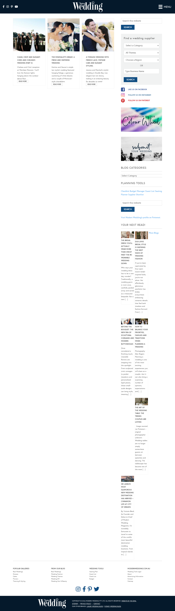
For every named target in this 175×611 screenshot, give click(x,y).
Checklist (125, 191)
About (130, 574)
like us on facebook (137, 89)
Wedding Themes (57, 576)
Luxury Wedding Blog (95, 606)
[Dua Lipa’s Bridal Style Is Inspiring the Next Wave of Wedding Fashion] (141, 235)
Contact (130, 579)
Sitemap (130, 581)
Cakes (15, 576)
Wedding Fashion (57, 574)
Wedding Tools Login (134, 572)
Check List (92, 576)
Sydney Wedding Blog (112, 606)
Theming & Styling (19, 581)
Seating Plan (93, 572)
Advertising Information (135, 576)
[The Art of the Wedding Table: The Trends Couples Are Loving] (141, 402)
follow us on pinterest (139, 100)
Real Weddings (18, 572)
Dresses (15, 574)
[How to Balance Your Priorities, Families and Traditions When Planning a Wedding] (141, 322)
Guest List (149, 191)
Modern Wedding (52, 603)
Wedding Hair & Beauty (59, 581)
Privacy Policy (85, 604)
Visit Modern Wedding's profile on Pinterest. (141, 217)
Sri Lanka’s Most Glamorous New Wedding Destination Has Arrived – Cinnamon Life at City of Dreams (127, 495)
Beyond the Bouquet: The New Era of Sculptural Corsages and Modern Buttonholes (127, 335)
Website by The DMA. (128, 601)
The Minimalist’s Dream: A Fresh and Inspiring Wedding (63, 60)
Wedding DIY (55, 579)
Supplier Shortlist (136, 194)
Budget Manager (137, 191)
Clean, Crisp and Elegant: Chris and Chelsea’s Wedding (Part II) (28, 60)
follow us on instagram (139, 95)
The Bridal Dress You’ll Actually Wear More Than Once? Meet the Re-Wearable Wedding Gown (126, 252)
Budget (91, 579)
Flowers (15, 579)
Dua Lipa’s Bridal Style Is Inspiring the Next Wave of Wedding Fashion (140, 250)
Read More (23, 81)
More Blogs (154, 233)
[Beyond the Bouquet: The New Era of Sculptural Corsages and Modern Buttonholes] (127, 322)
